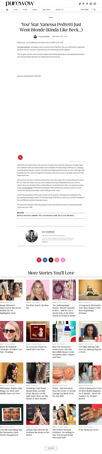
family (35, 10)
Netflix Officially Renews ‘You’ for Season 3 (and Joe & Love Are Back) (45, 215)
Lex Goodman (45, 36)
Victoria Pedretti (23, 47)
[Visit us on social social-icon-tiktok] (80, 4)
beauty (51, 17)
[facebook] (3, 31)
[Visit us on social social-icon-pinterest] (83, 4)
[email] (3, 47)
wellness (47, 10)
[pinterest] (3, 26)
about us (60, 10)
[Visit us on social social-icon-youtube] (95, 3)
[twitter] (3, 36)
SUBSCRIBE (84, 9)
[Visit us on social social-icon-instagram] (91, 3)
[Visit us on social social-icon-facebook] (87, 4)
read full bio (45, 241)
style (15, 10)
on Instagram (27, 188)
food (25, 10)
